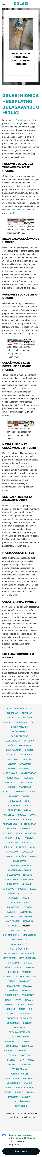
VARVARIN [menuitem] (26, 1064)
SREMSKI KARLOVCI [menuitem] (19, 1036)
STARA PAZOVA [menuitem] (12, 1041)
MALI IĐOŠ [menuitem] (10, 916)
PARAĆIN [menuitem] (26, 972)
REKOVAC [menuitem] (9, 1004)
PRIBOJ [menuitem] (26, 990)
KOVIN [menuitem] (33, 856)
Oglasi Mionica (23, 120)
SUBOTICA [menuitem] (29, 1041)
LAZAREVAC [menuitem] (25, 768)
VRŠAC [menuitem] (7, 1092)
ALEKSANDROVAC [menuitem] (23, 708)
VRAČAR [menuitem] (27, 759)
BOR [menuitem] (27, 801)
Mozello (21, 1113)
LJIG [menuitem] (26, 902)
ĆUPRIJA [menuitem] (27, 819)
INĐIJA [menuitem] (8, 838)
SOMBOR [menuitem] (27, 1023)
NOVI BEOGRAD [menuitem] (28, 773)
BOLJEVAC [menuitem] (15, 801)
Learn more (21, 1151)
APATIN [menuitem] (10, 717)
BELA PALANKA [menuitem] (13, 750)
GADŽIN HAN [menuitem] (26, 828)
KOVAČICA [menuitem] (21, 856)
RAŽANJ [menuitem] (29, 1000)
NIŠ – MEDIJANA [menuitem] (10, 935)
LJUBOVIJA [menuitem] (13, 907)
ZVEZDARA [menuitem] (25, 764)
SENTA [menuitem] (22, 1009)
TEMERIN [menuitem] (21, 1050)
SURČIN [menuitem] (7, 791)
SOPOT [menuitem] (11, 787)
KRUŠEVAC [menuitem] (8, 889)
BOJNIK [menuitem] (26, 796)
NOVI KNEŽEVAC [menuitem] (27, 958)
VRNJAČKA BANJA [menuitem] (24, 1087)
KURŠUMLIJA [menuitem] (12, 893)
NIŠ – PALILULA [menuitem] (19, 939)
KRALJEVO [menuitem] (12, 884)
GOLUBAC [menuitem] (7, 833)
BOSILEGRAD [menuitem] (14, 805)
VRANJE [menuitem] (28, 1083)
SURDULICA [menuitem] (12, 1046)
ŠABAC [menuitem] (30, 1004)
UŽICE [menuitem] (31, 1060)
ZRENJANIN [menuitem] (21, 1106)
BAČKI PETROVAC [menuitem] (19, 736)
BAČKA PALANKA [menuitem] (19, 727)
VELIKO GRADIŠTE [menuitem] (19, 1074)
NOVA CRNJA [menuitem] (11, 953)
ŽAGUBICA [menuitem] (13, 1097)
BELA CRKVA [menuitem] (24, 745)
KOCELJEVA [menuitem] (27, 852)
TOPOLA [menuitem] (12, 1055)
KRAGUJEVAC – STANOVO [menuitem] (19, 875)
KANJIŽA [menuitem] (26, 842)
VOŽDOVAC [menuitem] (13, 759)
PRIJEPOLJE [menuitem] (11, 995)
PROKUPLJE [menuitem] (28, 995)
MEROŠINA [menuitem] (13, 925)
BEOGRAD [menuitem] (12, 754)
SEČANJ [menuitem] (10, 1009)
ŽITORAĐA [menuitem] (25, 1101)
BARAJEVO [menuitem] (26, 754)
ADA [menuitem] (8, 708)
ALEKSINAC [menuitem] (12, 713)
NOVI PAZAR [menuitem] (13, 963)
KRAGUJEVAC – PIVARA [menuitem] (19, 870)
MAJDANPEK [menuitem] (25, 912)
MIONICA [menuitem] (26, 925)
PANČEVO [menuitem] (13, 972)
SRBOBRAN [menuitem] (19, 1027)
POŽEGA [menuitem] (27, 986)
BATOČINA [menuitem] (29, 741)
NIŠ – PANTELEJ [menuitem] (19, 944)
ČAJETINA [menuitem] (8, 815)
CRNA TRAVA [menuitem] (13, 819)
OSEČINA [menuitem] (30, 967)
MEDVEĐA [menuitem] (28, 921)
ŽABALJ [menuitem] (19, 1092)
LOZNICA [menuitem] (27, 907)
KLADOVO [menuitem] (21, 847)
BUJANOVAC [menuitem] (14, 810)
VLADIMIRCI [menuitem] (28, 1078)
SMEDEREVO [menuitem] (25, 1013)
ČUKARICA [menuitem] (20, 791)
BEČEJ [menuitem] (11, 745)
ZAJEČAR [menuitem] (26, 1097)
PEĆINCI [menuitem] (7, 976)
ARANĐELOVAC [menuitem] (25, 717)
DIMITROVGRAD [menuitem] (28, 824)
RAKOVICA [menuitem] (10, 782)
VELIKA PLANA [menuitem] (19, 1069)
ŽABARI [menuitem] (30, 1092)
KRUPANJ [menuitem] (27, 884)
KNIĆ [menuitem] (32, 847)
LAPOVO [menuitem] (13, 898)
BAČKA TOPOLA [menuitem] (19, 731)
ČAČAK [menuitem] (27, 810)
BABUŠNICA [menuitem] (21, 722)
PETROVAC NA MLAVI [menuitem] (25, 976)
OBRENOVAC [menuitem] (12, 778)
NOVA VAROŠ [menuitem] (28, 953)
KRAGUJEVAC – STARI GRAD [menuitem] (19, 879)
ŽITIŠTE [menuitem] (12, 1101)
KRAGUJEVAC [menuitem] (19, 861)
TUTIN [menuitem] (21, 1060)
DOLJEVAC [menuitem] (11, 828)
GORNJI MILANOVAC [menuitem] (26, 833)
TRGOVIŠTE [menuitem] (25, 1055)
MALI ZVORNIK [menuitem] (26, 916)
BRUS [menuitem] (28, 805)
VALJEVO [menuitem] (12, 1064)
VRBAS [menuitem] (8, 1087)
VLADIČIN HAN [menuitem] (11, 1078)
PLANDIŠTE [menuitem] (24, 981)
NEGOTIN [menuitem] (15, 930)
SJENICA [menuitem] (11, 1013)
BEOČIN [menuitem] (29, 750)
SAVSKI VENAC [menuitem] (26, 782)
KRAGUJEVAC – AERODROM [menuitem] (19, 865)
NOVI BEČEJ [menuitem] (9, 958)
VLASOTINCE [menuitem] (13, 1083)
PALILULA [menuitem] (28, 778)
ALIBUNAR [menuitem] (27, 713)
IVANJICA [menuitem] (28, 838)
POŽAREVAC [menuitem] (13, 986)
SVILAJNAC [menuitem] (27, 1046)
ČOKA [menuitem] (32, 815)
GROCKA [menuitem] (12, 764)
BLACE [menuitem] (32, 791)
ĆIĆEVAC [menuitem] (21, 815)
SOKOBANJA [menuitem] (13, 1023)
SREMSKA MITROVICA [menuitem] (19, 1032)
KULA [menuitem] (33, 889)
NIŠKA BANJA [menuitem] (29, 935)
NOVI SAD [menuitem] (27, 963)
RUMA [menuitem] (21, 1004)
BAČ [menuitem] (33, 722)
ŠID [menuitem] (31, 1009)
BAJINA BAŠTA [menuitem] (12, 741)
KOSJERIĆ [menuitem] (7, 856)
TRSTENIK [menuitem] (10, 1060)
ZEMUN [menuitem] (11, 768)
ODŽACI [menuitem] (7, 967)
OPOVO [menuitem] (18, 967)
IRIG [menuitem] (18, 838)
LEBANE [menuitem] (25, 898)
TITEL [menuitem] (32, 1050)
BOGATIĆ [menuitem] (13, 796)
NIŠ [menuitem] (26, 930)
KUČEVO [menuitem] (22, 889)
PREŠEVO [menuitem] (14, 990)
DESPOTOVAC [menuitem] (10, 824)
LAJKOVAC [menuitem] (28, 893)
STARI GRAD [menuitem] (25, 787)
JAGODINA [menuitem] (13, 842)
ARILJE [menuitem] (7, 722)
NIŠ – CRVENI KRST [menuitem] (19, 949)
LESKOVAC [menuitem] (15, 902)
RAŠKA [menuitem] (18, 1000)
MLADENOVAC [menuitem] (10, 773)
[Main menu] (4, 4)
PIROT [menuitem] (12, 981)
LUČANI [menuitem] (11, 912)
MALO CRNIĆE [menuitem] (12, 921)
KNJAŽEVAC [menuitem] (11, 852)
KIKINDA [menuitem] (8, 847)
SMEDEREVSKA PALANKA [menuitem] (19, 1018)
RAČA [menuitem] (8, 1000)
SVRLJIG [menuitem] (8, 1050)
